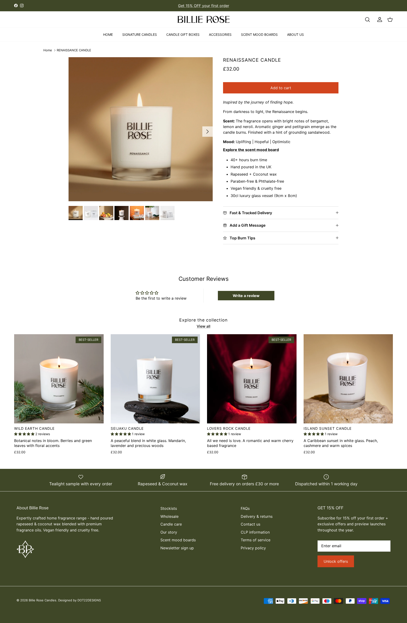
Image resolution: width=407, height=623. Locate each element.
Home (47, 50)
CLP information (255, 532)
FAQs (245, 508)
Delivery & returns (257, 516)
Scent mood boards (178, 540)
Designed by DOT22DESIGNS (79, 600)
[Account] (379, 19)
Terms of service (255, 540)
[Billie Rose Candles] (203, 19)
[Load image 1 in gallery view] (141, 129)
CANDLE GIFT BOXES (182, 34)
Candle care (171, 524)
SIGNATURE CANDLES (139, 34)
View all (203, 326)
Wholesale (169, 516)
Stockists (168, 508)
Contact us (250, 524)
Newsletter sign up (177, 548)
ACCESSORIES (220, 34)
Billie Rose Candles (42, 600)
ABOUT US (295, 34)
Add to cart (280, 87)
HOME (108, 34)
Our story (168, 532)
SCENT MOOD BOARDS (259, 34)
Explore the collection (203, 320)
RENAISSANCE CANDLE (74, 50)
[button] (24, 434)
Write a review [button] (246, 295)
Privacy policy (253, 548)
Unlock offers (336, 561)
